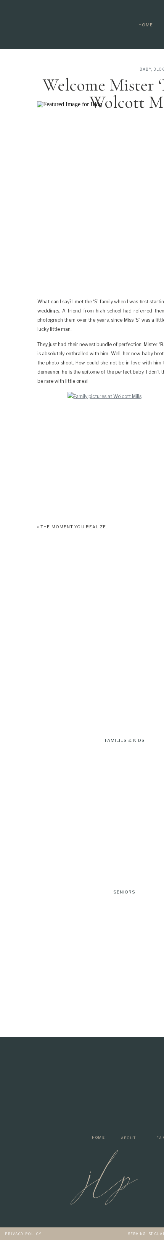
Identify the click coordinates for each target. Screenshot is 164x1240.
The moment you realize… (75, 526)
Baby (145, 69)
